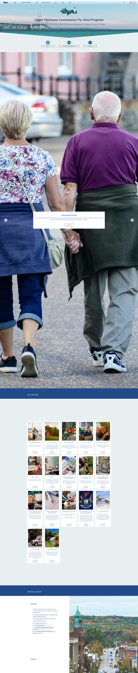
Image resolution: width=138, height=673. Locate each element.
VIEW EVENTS (69, 224)
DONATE (70, 2)
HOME (15, 2)
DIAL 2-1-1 (132, 2)
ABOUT (48, 46)
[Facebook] (124, 2)
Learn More (35, 452)
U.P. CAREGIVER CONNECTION (69, 46)
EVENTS (90, 46)
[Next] (132, 220)
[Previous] (5, 220)
